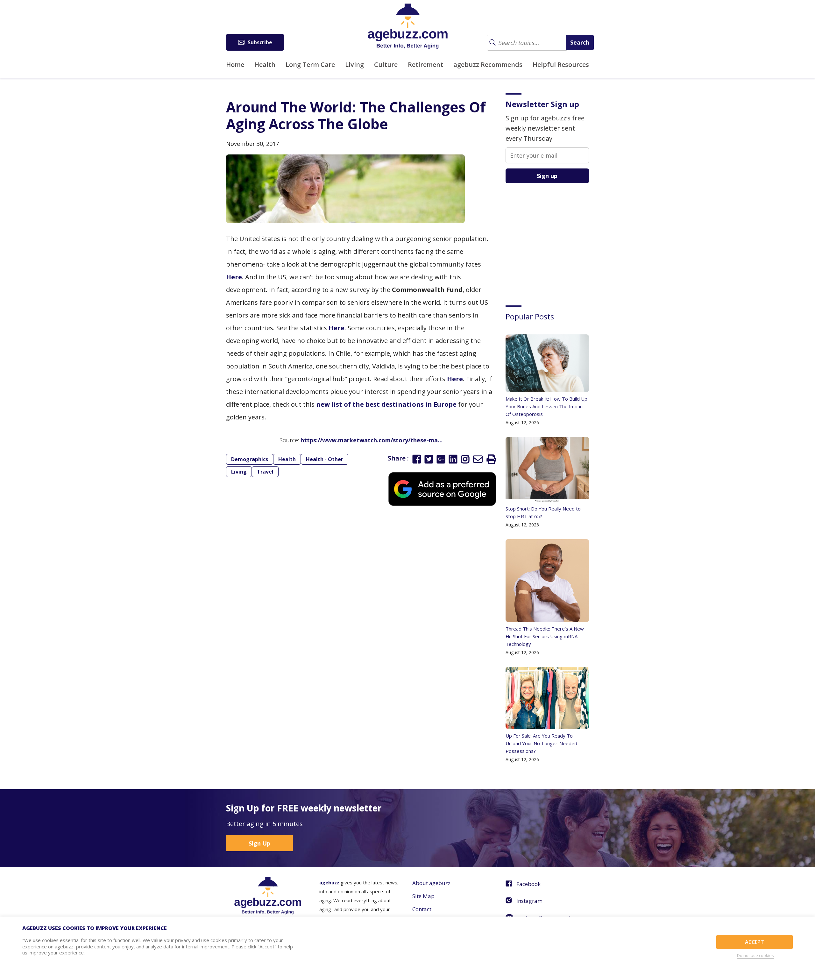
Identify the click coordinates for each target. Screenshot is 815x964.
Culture (386, 64)
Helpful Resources (561, 64)
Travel (265, 471)
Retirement (425, 64)
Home (235, 64)
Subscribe (260, 42)
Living (354, 64)
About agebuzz (431, 883)
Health (264, 64)
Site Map (423, 896)
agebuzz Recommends (487, 64)
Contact (421, 909)
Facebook (528, 884)
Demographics (249, 459)
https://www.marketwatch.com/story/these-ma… (372, 440)
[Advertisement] (553, 239)
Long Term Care (310, 64)
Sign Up (259, 843)
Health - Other (324, 459)
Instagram (529, 900)
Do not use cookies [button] (755, 955)
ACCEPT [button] (754, 942)
